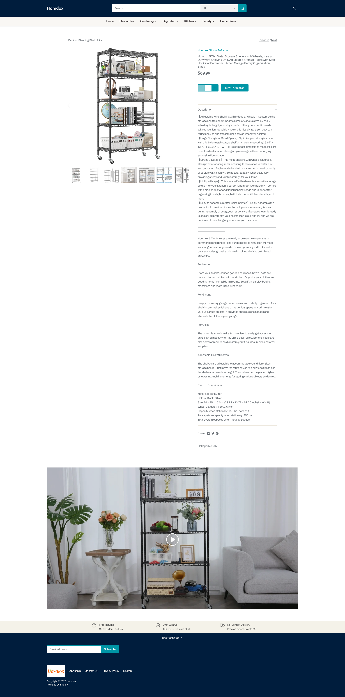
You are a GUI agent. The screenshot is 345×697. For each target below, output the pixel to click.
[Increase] (214, 87)
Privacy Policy (110, 671)
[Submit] (242, 8)
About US (75, 671)
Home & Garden (219, 50)
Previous (264, 40)
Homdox (55, 8)
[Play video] (172, 539)
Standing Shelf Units (90, 40)
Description (205, 109)
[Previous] (74, 105)
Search (127, 671)
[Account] (294, 8)
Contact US (91, 671)
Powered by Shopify (57, 684)
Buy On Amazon (234, 87)
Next (274, 40)
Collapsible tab (207, 446)
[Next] (184, 105)
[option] (128, 105)
